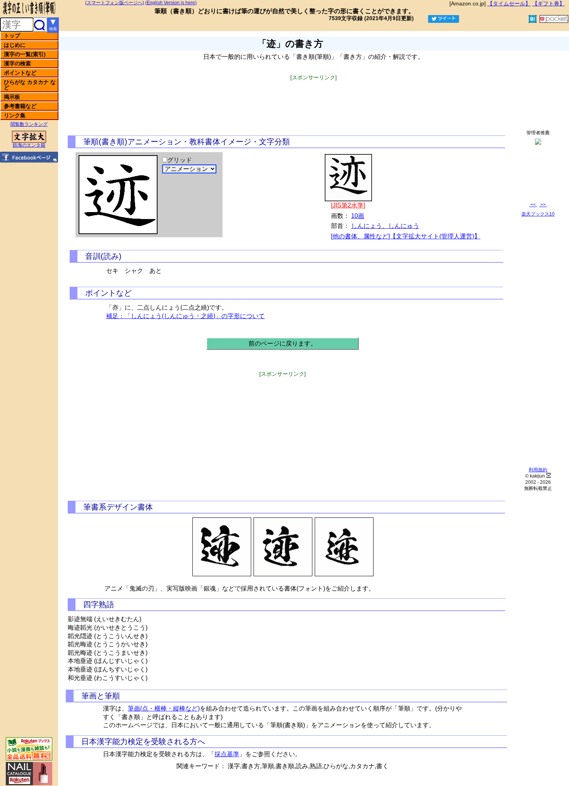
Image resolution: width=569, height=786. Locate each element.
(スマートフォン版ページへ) (114, 2)
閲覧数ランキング (29, 124)
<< (533, 204)
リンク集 (15, 115)
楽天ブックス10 (538, 214)
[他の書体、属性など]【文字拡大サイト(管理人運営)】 (405, 236)
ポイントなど (20, 73)
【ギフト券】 (548, 3)
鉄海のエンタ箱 (29, 145)
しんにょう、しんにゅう (385, 226)
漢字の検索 (17, 63)
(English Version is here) (171, 2)
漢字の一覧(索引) (25, 54)
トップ (12, 36)
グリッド (179, 160)
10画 (357, 215)
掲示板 (12, 97)
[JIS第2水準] (348, 205)
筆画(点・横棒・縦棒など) (164, 708)
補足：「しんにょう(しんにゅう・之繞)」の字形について (185, 316)
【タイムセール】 (509, 3)
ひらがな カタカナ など (30, 85)
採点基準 (226, 754)
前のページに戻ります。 (283, 343)
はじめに (15, 45)
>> (543, 204)
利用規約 (538, 470)
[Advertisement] (313, 97)
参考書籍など (20, 106)
